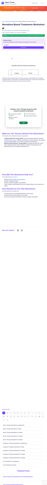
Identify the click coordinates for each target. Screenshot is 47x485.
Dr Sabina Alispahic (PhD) (8, 30)
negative (6, 141)
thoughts (14, 140)
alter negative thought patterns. (17, 179)
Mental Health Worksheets (11, 21)
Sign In (42, 3)
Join (23, 122)
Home (3, 21)
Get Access (23, 47)
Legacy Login (34, 3)
